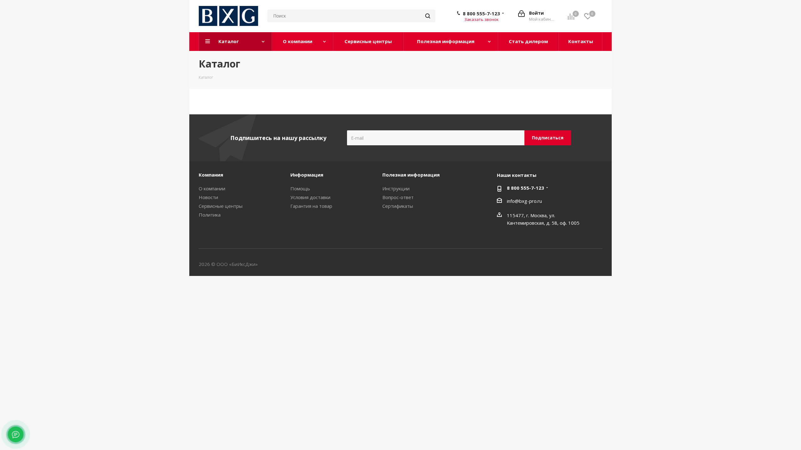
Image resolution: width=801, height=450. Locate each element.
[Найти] (427, 16)
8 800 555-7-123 (481, 13)
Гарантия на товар (311, 206)
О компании (212, 188)
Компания (211, 175)
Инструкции (396, 188)
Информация (306, 175)
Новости (208, 197)
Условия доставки (310, 197)
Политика (210, 215)
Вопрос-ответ (398, 197)
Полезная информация (411, 175)
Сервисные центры (220, 206)
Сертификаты (397, 206)
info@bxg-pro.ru (524, 201)
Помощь (300, 188)
